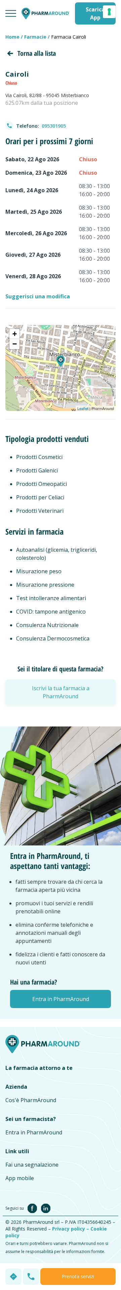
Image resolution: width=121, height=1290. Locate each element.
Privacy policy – (71, 1228)
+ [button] (14, 334)
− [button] (14, 344)
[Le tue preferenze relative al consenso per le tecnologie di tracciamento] (109, 11)
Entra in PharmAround (33, 1132)
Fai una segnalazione (31, 1164)
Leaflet (82, 408)
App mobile (19, 1178)
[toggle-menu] (10, 13)
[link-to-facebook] (34, 1207)
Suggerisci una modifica (37, 296)
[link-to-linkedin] (45, 1207)
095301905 (54, 126)
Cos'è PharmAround (30, 1100)
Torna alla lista (36, 53)
